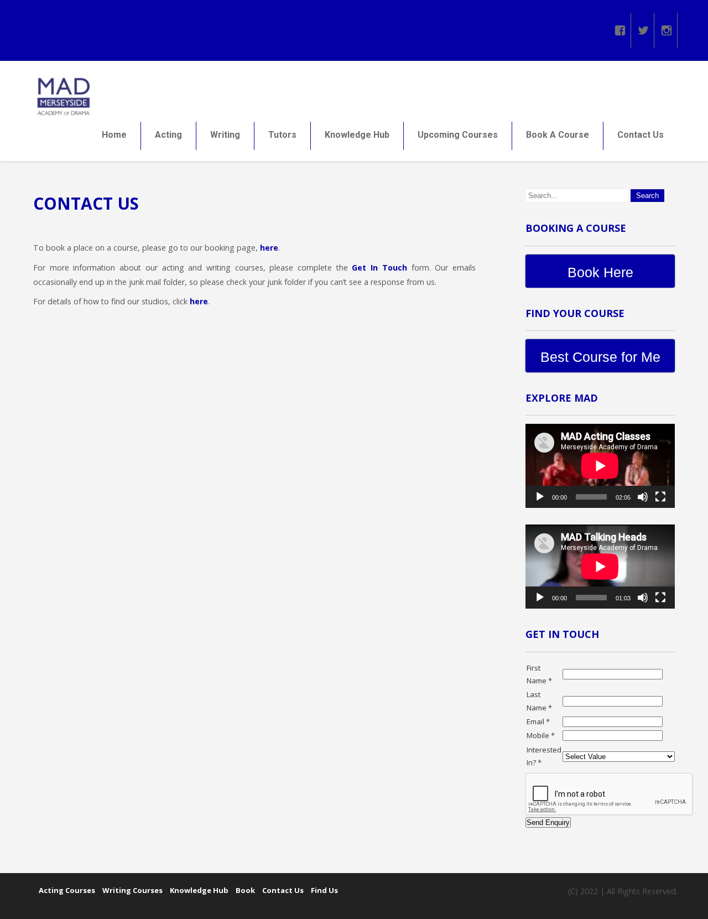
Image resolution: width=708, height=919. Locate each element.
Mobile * (541, 735)
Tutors (282, 134)
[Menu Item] (620, 27)
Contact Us (640, 134)
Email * (538, 721)
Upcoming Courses (458, 134)
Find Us (324, 890)
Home (114, 134)
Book (245, 890)
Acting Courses (67, 890)
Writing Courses (132, 890)
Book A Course (557, 134)
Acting (168, 134)
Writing (225, 134)
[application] (600, 466)
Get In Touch (379, 267)
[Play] (539, 496)
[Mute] (642, 496)
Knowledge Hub (357, 134)
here (269, 247)
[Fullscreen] (660, 496)
